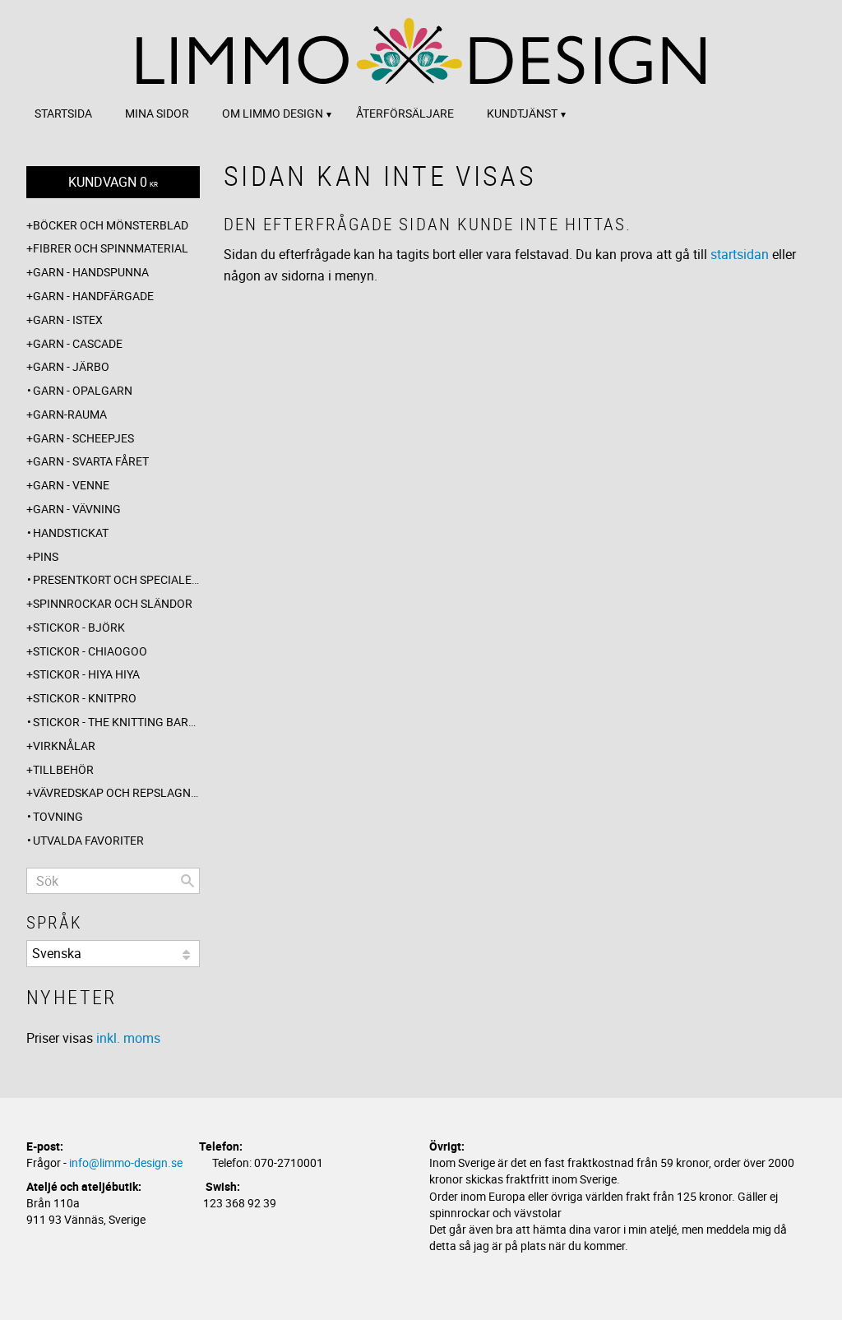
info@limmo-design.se (126, 1162)
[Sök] (187, 880)
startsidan (739, 254)
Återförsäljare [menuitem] (405, 113)
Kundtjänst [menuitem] (522, 113)
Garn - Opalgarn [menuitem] (82, 390)
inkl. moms (128, 1038)
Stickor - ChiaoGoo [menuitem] (90, 651)
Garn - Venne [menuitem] (71, 485)
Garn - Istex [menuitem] (68, 319)
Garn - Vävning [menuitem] (77, 508)
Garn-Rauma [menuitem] (70, 414)
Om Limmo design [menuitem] (272, 113)
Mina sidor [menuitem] (157, 113)
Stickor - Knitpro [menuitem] (84, 698)
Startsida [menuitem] (63, 113)
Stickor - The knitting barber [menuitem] (116, 721)
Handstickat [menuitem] (71, 532)
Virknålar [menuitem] (64, 745)
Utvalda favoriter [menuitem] (88, 840)
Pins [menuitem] (45, 556)
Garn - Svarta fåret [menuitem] (91, 461)
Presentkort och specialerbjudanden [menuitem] (116, 579)
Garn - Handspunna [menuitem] (91, 272)
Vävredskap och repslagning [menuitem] (116, 792)
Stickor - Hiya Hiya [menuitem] (86, 674)
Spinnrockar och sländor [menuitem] (112, 603)
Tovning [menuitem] (58, 816)
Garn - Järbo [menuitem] (71, 366)
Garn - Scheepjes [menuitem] (83, 438)
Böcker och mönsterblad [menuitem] (110, 225)
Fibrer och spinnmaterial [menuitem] (110, 248)
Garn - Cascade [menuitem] (78, 343)
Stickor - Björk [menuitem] (79, 627)
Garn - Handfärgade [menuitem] (93, 295)
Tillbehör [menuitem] (63, 769)
